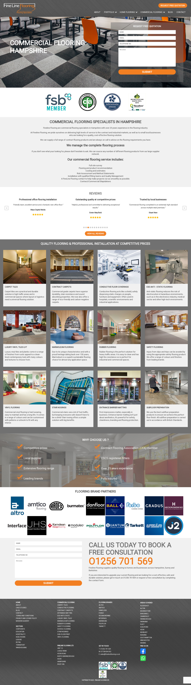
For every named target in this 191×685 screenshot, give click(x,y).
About (97, 12)
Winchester (145, 640)
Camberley (144, 616)
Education (20, 631)
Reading (143, 635)
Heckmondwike (104, 616)
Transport (20, 645)
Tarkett (102, 626)
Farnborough (145, 619)
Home (18, 602)
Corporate (20, 629)
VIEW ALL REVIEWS (95, 233)
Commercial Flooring (151, 12)
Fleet (142, 624)
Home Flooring (127, 12)
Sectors (19, 626)
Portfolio (109, 12)
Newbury (143, 632)
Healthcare (20, 637)
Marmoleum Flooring (66, 621)
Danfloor (103, 610)
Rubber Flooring (64, 624)
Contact (181, 12)
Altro (101, 605)
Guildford (144, 627)
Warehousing (21, 647)
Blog (170, 12)
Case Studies (21, 608)
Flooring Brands (105, 602)
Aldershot (144, 606)
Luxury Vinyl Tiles (64, 618)
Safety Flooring (64, 626)
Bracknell (144, 614)
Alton (142, 608)
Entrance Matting (64, 613)
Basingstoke (145, 611)
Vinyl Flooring (63, 637)
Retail (18, 642)
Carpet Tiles (62, 605)
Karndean (103, 621)
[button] (84, 227)
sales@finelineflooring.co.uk (110, 654)
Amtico (102, 608)
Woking (143, 643)
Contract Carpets (65, 610)
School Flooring (64, 629)
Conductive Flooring (65, 608)
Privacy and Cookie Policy (26, 618)
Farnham (143, 622)
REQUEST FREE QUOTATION (173, 5)
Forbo (101, 613)
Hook (142, 630)
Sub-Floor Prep (63, 634)
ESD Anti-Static (63, 616)
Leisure (19, 639)
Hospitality (20, 634)
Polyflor (102, 624)
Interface (103, 618)
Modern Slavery (22, 621)
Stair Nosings (62, 631)
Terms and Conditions (25, 616)
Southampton (146, 637)
